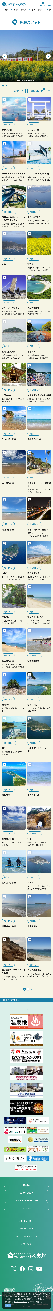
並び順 (16, 91)
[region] (26, 10)
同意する (8, 1306)
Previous (4, 56)
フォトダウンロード (26, 1220)
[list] (48, 91)
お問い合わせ (26, 1244)
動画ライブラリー (26, 1228)
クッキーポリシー (20, 1302)
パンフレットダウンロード (26, 1236)
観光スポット (15, 1000)
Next (48, 56)
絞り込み (37, 91)
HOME (4, 1000)
